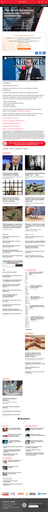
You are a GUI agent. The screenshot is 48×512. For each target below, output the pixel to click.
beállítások (16, 507)
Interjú (12, 148)
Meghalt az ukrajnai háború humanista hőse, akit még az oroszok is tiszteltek (11, 199)
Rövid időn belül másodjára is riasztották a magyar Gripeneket (11, 242)
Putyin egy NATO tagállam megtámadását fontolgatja (10, 174)
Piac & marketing (7, 458)
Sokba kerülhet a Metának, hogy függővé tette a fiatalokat (14, 461)
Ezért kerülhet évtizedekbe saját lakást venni (11, 411)
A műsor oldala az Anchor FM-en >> (11, 118)
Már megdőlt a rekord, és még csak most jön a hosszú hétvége (34, 372)
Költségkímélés (29, 333)
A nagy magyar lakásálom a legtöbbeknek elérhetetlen (11, 407)
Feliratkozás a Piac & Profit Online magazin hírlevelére (35, 504)
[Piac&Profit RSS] (13, 501)
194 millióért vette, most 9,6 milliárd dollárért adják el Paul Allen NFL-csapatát (36, 273)
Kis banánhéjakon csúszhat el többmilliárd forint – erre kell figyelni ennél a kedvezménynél (12, 281)
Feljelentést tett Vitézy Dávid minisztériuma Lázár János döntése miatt (11, 246)
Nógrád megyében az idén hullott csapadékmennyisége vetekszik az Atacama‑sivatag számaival (12, 225)
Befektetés (5, 148)
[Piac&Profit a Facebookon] (11, 501)
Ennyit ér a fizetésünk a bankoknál (9, 272)
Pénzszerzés (6, 379)
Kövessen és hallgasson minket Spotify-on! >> (13, 120)
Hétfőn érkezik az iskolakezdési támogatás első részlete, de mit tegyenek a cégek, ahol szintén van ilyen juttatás (35, 454)
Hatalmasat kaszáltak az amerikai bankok (11, 414)
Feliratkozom (19, 265)
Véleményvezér (6, 153)
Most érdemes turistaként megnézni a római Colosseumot (11, 301)
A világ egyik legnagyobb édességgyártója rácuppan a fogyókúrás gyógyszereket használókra (12, 450)
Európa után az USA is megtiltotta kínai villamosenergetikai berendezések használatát (15, 435)
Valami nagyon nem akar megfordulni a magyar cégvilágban (37, 435)
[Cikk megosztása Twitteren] (40, 53)
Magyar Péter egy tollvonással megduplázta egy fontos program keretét (12, 256)
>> (13, 129)
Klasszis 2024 (18, 148)
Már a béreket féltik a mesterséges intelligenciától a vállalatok (10, 454)
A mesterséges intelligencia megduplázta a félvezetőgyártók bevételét (14, 441)
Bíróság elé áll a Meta (7, 478)
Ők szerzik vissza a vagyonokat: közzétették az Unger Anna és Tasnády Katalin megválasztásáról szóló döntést (35, 246)
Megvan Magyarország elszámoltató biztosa (11, 313)
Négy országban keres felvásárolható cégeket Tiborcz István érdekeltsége (37, 297)
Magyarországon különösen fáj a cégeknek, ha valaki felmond (12, 291)
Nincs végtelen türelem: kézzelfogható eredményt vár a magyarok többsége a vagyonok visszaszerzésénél (12, 251)
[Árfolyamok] (42, 1)
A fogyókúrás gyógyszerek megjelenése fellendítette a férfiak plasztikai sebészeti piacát (12, 310)
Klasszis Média (5, 508)
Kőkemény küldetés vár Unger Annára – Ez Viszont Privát (11, 237)
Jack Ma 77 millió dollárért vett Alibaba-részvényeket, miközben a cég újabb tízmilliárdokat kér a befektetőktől (37, 318)
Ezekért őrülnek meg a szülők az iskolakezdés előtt (14, 473)
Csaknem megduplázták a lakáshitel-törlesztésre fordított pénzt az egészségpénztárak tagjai (10, 295)
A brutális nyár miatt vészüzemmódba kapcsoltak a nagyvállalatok (33, 447)
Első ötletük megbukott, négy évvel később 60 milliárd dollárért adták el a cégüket (37, 306)
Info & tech (5, 426)
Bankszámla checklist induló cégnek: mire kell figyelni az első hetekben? (37, 441)
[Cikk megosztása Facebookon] (36, 53)
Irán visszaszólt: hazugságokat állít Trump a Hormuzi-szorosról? (34, 237)
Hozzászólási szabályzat (7, 505)
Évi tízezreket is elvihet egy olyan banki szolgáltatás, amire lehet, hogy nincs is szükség (35, 363)
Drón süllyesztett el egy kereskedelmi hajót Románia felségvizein (11, 305)
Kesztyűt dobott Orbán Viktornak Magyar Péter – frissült (35, 174)
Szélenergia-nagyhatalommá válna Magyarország (32, 368)
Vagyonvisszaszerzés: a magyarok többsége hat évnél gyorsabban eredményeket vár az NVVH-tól (35, 242)
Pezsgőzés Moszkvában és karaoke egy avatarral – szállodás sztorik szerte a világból (34, 256)
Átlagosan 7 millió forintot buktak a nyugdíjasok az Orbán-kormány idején (35, 225)
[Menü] (2, 2)
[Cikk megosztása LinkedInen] (44, 53)
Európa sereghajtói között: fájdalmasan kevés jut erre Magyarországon (33, 354)
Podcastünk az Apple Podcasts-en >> (11, 123)
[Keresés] (45, 1)
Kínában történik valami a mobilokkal (13, 467)
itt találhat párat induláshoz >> (24, 111)
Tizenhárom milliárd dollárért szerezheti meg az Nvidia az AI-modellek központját (36, 286)
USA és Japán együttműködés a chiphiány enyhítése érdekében (14, 429)
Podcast (25, 148)
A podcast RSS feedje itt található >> (11, 126)
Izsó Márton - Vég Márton (21, 28)
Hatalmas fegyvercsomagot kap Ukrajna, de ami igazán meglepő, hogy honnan (34, 199)
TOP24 (5, 234)
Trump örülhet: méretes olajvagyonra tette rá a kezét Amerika (34, 252)
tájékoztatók (11, 507)
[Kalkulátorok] (39, 2)
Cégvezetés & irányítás (31, 426)
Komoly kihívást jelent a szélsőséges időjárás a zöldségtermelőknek (12, 276)
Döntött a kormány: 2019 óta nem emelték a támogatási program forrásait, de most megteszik (11, 285)
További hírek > (28, 329)
